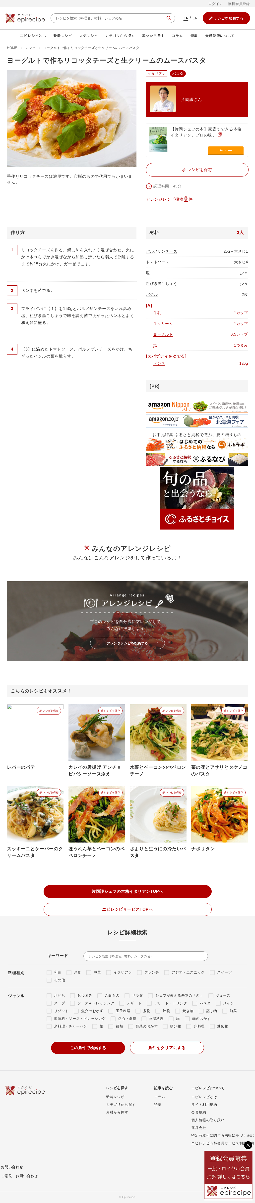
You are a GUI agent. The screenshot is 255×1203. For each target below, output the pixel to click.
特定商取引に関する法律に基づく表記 (222, 1135)
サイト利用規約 (204, 1105)
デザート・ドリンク (170, 1003)
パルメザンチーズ (161, 251)
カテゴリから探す (120, 35)
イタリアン (123, 972)
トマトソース (158, 262)
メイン (228, 1003)
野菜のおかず (147, 1026)
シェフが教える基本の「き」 (179, 995)
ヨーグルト (163, 334)
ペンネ (159, 363)
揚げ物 (175, 1026)
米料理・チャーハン (70, 1026)
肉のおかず (201, 1019)
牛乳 (157, 313)
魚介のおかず (92, 1011)
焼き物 (188, 1011)
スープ (59, 1003)
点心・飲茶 (127, 1019)
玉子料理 (123, 1011)
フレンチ (151, 972)
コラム (177, 35)
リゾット (61, 1011)
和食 (58, 972)
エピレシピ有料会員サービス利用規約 (222, 1143)
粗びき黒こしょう (161, 283)
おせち (59, 995)
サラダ (137, 995)
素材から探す (153, 35)
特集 (194, 35)
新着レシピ (63, 35)
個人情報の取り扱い (207, 1120)
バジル (152, 294)
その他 (59, 980)
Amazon (226, 150)
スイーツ (224, 972)
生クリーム (163, 323)
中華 (97, 972)
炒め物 (222, 1026)
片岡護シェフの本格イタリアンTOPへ (127, 891)
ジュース (223, 995)
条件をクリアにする (167, 1048)
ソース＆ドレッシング (95, 1003)
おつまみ (84, 995)
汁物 (166, 1011)
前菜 (233, 1011)
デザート (134, 1003)
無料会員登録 (239, 4)
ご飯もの (112, 995)
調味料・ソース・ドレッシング (80, 1019)
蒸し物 (211, 1011)
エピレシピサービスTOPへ (127, 909)
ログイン (215, 4)
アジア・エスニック (188, 972)
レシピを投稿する (229, 18)
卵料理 (199, 1026)
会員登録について (220, 35)
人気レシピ (88, 35)
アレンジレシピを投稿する (127, 643)
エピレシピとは (33, 35)
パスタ (205, 1003)
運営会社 (198, 1128)
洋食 (77, 972)
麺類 (119, 1026)
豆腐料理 (156, 1019)
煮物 (146, 1011)
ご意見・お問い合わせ (19, 1176)
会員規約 (198, 1112)
